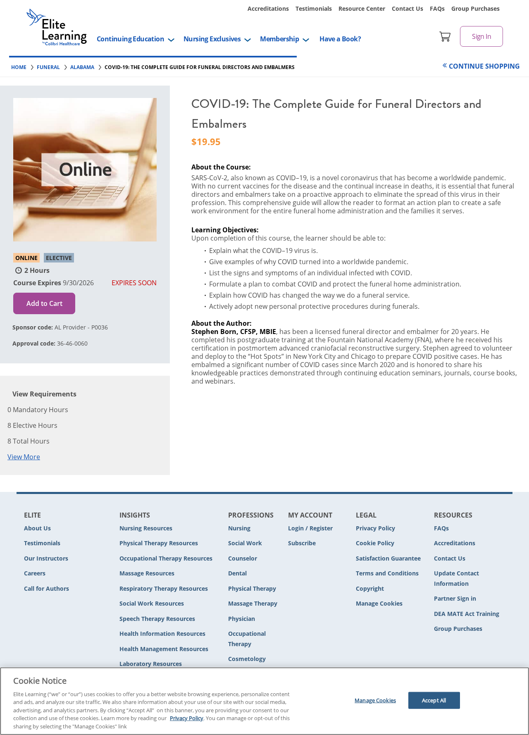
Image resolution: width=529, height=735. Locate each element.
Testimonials (313, 8)
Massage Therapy (252, 603)
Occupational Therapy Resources (165, 558)
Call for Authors (46, 588)
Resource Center (361, 8)
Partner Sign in (455, 598)
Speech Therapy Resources (157, 619)
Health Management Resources (163, 649)
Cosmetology (247, 659)
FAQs (437, 8)
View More (23, 456)
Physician (241, 619)
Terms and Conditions (387, 573)
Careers (34, 573)
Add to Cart (44, 303)
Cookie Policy (375, 543)
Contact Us (407, 8)
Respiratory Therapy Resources (163, 588)
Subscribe (302, 543)
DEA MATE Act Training (466, 614)
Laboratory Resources (150, 664)
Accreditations (268, 8)
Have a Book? (340, 38)
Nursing (239, 528)
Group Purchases (475, 8)
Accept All (434, 700)
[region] (264, 701)
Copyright (370, 588)
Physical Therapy (252, 588)
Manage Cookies (379, 603)
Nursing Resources (145, 528)
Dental (237, 573)
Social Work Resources (151, 603)
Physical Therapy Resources (158, 543)
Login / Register (310, 528)
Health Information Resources (162, 633)
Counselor (242, 558)
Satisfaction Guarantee (388, 558)
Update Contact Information (456, 578)
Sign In (481, 36)
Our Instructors (46, 558)
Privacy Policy (375, 528)
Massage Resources (146, 573)
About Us (37, 528)
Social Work (245, 543)
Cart (445, 36)
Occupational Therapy (247, 639)
